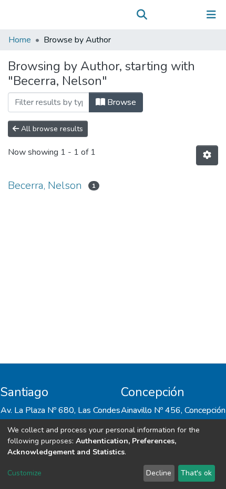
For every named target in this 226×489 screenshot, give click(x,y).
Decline (158, 473)
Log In (178, 14)
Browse (120, 102)
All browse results (51, 129)
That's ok (196, 473)
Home (19, 40)
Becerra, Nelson (45, 185)
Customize (24, 473)
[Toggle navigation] (211, 14)
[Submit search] (141, 14)
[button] (156, 14)
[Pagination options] (207, 155)
